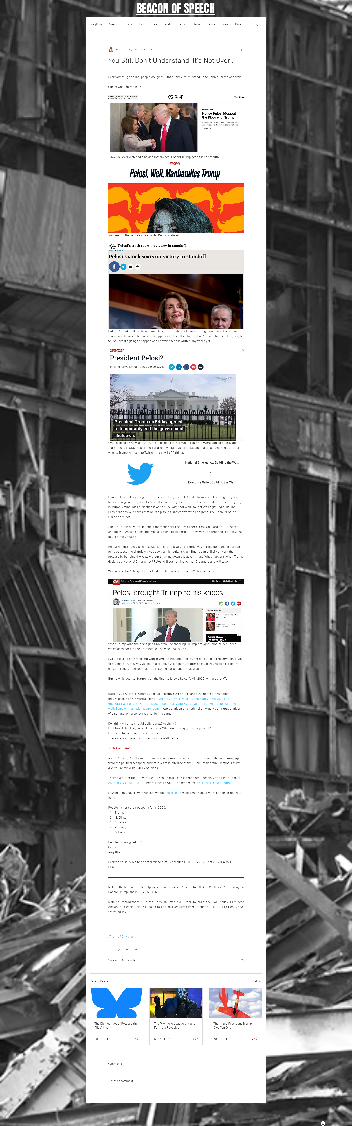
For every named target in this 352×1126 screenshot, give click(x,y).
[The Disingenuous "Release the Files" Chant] (116, 1003)
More (238, 24)
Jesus (197, 24)
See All (258, 981)
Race (154, 24)
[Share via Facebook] (110, 949)
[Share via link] (137, 949)
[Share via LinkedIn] (128, 949)
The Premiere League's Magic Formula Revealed (174, 1026)
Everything (96, 24)
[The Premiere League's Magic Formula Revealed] (176, 1003)
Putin (141, 24)
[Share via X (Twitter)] (119, 949)
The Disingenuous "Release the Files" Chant (116, 1026)
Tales (225, 24)
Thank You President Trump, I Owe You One (233, 1026)
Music (168, 24)
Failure (211, 24)
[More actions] (241, 49)
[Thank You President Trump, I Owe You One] (235, 1003)
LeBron (182, 24)
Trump (128, 24)
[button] (257, 24)
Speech (113, 24)
